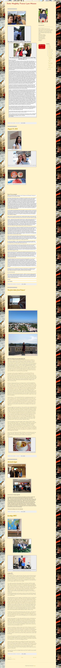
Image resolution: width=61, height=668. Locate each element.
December (49, 49)
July (49, 69)
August (49, 55)
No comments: (18, 653)
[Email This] (21, 511)
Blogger (34, 665)
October (49, 52)
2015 (48, 45)
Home (22, 657)
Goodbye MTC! (12, 516)
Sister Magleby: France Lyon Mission (21, 4)
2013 (48, 48)
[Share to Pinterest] (25, 284)
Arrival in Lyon (12, 462)
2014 (48, 46)
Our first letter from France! (16, 290)
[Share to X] (23, 284)
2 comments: (18, 511)
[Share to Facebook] (24, 284)
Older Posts (34, 657)
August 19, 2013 (13, 129)
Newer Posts (9, 657)
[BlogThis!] (22, 284)
